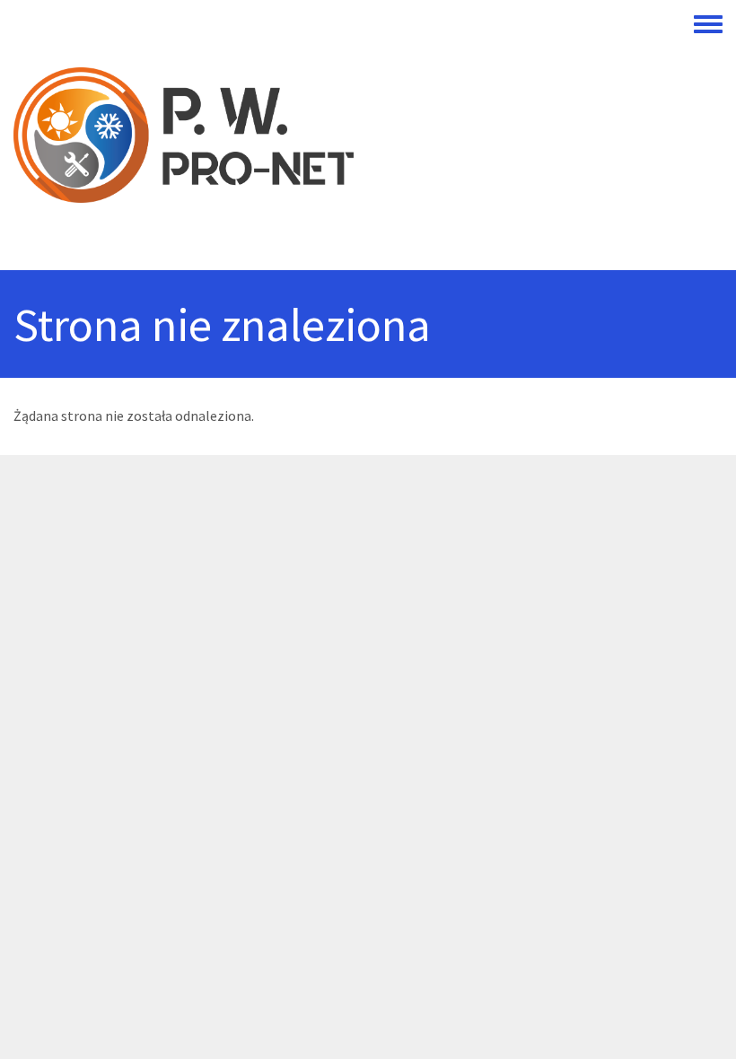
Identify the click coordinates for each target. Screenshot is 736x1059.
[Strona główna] (353, 135)
